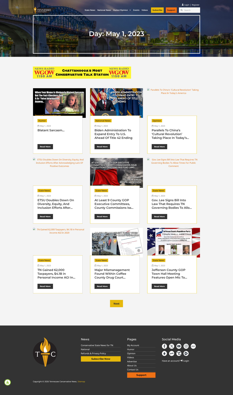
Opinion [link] (157, 120)
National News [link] (104, 10)
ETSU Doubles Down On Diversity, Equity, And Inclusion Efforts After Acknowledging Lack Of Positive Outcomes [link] (55, 207)
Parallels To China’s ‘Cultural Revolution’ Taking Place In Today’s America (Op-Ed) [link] (169, 135)
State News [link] (90, 10)
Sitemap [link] (81, 381)
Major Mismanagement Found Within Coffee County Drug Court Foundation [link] (112, 275)
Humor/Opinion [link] (120, 10)
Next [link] (116, 303)
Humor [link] (42, 120)
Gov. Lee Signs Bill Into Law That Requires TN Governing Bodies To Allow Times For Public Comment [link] (172, 207)
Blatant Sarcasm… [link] (50, 130)
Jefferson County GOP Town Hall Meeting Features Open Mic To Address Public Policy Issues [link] (168, 277)
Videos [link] (145, 10)
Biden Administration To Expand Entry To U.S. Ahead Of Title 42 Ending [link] (113, 134)
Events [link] (136, 10)
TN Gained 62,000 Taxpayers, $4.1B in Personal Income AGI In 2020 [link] (55, 275)
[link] (7, 382)
